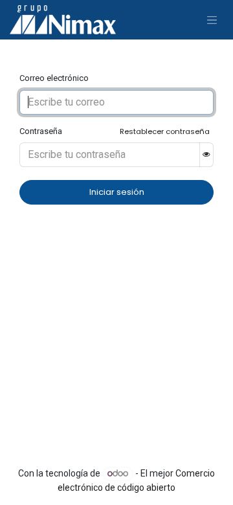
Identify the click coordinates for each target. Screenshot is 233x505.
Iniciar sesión (116, 192)
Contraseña (40, 131)
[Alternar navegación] (212, 19)
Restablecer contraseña (165, 131)
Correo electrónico (54, 78)
